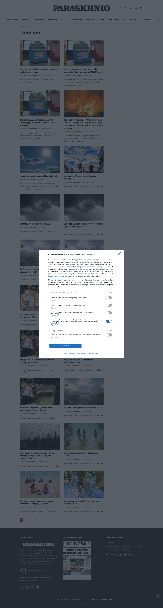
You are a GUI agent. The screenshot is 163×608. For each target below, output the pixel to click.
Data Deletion (69, 353)
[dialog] (81, 304)
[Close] (120, 254)
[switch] (109, 297)
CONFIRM (65, 346)
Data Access (81, 353)
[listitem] (81, 293)
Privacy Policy (94, 353)
